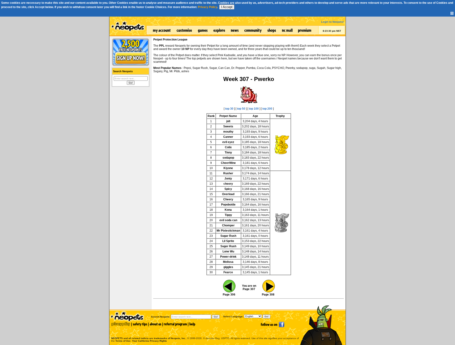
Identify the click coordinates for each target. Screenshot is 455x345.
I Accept (226, 7)
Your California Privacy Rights (149, 341)
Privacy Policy (207, 7)
